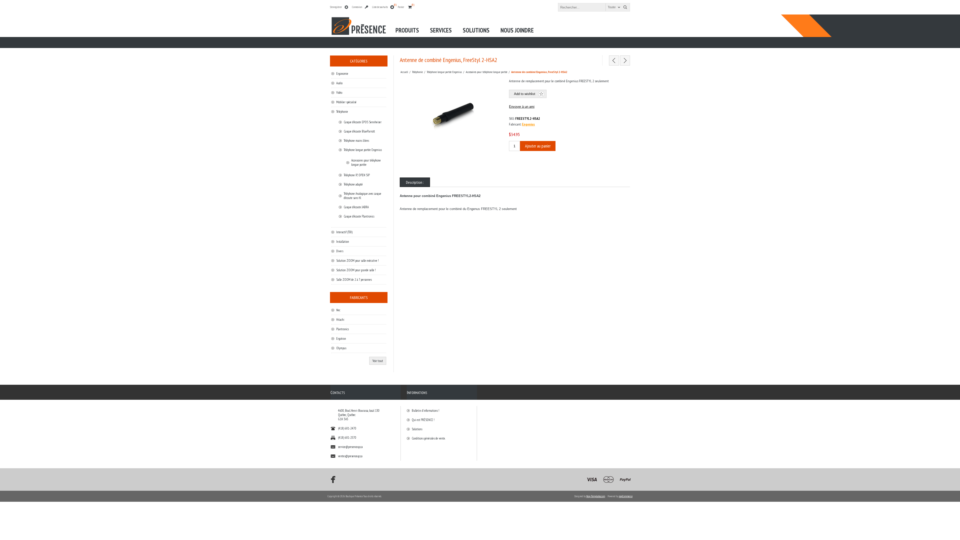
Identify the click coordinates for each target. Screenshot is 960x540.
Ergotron (341, 338)
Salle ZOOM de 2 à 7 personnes (354, 280)
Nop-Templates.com (595, 496)
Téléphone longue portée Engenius (363, 150)
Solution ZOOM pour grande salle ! (356, 270)
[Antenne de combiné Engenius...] (614, 61)
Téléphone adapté (353, 184)
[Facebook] (332, 480)
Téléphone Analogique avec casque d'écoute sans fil (362, 196)
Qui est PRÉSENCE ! (423, 420)
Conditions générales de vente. (428, 438)
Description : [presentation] (415, 182)
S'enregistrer (336, 7)
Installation (342, 242)
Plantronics (342, 329)
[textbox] (589, 7)
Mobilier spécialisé (346, 102)
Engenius (528, 124)
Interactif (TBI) (344, 232)
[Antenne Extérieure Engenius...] (625, 61)
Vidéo (339, 92)
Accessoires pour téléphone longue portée (366, 162)
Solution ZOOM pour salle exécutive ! (357, 260)
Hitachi (340, 320)
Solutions (417, 429)
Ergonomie (342, 74)
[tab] (415, 182)
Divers (339, 251)
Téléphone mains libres (356, 140)
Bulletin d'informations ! (425, 410)
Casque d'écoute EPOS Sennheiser (363, 122)
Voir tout (377, 360)
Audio (339, 83)
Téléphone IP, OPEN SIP (357, 175)
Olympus (341, 348)
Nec (338, 310)
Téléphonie (342, 112)
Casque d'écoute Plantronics (359, 216)
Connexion (357, 7)
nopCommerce (625, 496)
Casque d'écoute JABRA (356, 207)
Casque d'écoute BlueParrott (359, 131)
